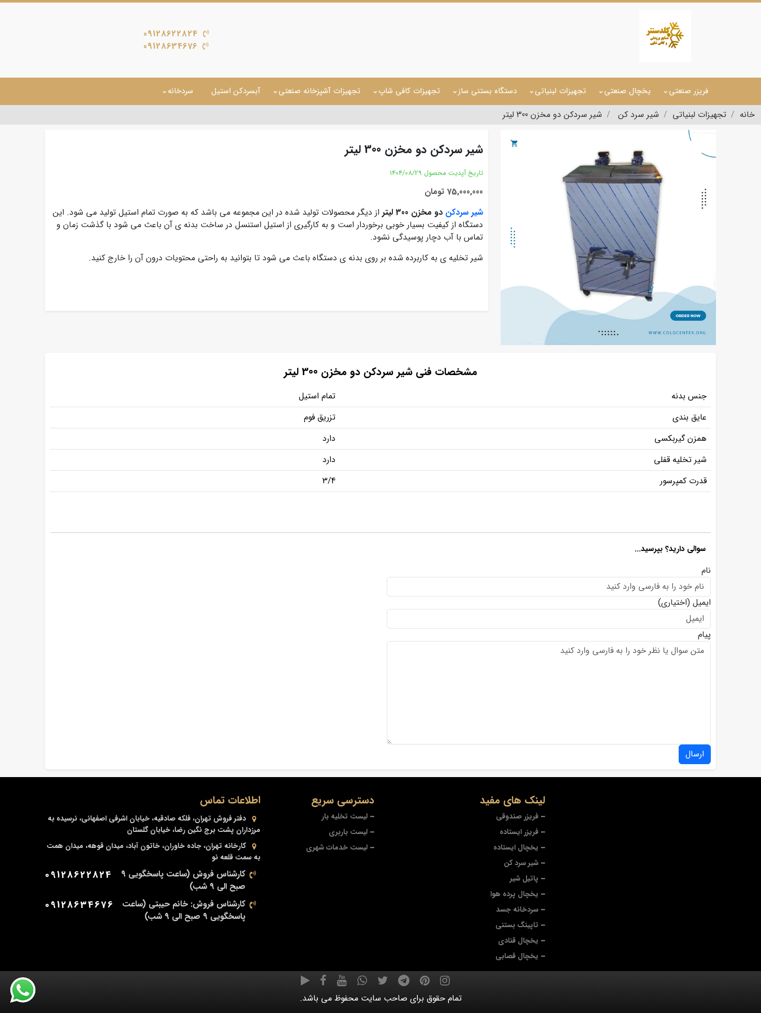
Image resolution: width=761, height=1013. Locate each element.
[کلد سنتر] (665, 36)
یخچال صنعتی (627, 91)
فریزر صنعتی (688, 91)
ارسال (694, 754)
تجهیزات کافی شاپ (409, 91)
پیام (704, 635)
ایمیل (702, 603)
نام (706, 570)
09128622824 (170, 33)
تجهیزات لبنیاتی (560, 91)
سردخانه (180, 91)
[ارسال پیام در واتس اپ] (29, 990)
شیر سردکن (464, 212)
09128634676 (170, 46)
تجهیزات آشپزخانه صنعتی (319, 91)
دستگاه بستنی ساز (487, 91)
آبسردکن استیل (235, 91)
